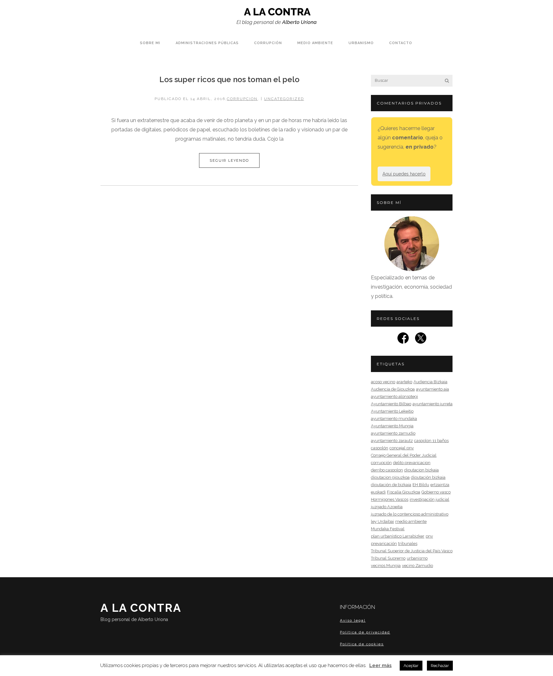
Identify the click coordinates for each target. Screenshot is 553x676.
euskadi (378, 492)
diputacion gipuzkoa (390, 477)
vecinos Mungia (386, 565)
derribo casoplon (387, 470)
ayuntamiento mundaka (394, 418)
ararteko (404, 382)
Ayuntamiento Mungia (392, 426)
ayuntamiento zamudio (393, 433)
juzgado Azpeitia (387, 507)
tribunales (407, 543)
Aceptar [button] (411, 665)
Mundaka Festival (388, 529)
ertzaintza (439, 485)
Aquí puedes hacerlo (404, 173)
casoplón (379, 448)
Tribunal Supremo (388, 558)
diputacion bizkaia (421, 470)
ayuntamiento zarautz (392, 441)
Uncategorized (284, 99)
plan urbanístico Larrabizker (397, 536)
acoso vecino (383, 382)
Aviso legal (352, 620)
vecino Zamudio (417, 565)
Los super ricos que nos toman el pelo (229, 79)
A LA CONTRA (140, 611)
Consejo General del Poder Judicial (404, 455)
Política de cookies (362, 644)
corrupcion (242, 99)
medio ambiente (411, 521)
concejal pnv (401, 448)
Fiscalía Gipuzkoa (403, 492)
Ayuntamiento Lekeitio (392, 411)
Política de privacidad (365, 632)
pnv (429, 536)
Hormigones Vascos (389, 499)
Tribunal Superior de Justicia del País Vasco (412, 551)
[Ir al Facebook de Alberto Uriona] (403, 339)
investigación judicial (429, 499)
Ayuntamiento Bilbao (391, 404)
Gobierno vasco (436, 492)
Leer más (380, 665)
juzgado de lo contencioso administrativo (409, 514)
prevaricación (384, 543)
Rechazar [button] (440, 665)
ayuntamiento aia (432, 389)
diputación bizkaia (428, 477)
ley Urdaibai (382, 521)
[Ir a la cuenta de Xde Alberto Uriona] (420, 339)
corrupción (381, 463)
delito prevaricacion (411, 463)
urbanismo (417, 558)
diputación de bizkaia (391, 485)
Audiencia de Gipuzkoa (393, 389)
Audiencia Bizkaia (430, 382)
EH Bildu (421, 485)
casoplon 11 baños (431, 441)
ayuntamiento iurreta (433, 404)
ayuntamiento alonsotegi (394, 396)
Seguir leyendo (229, 160)
